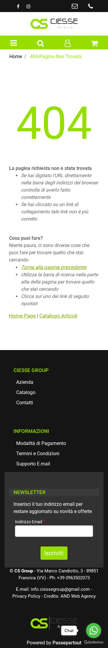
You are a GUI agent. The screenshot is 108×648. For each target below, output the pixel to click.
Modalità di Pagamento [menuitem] (41, 443)
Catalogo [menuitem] (25, 392)
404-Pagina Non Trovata (56, 56)
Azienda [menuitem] (24, 382)
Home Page (23, 316)
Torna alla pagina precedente (53, 267)
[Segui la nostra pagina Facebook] (19, 6)
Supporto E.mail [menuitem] (33, 464)
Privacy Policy (26, 596)
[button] (54, 553)
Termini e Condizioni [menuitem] (37, 453)
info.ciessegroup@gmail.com (60, 589)
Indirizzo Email (30, 521)
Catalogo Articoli (58, 316)
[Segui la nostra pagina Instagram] (28, 6)
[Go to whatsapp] (93, 630)
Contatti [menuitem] (24, 402)
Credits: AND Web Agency (70, 596)
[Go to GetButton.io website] (93, 642)
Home (15, 56)
